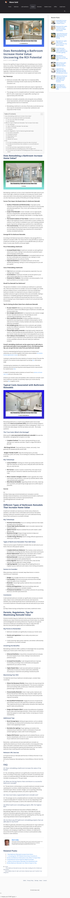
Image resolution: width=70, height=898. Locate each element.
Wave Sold (13, 2)
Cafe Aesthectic (25, 6)
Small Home (62, 6)
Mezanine (39, 6)
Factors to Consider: (12, 127)
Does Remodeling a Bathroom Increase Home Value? (18, 116)
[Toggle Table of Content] (41, 114)
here (14, 369)
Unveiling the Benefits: (12, 134)
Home (9, 6)
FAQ (6, 140)
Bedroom (16, 6)
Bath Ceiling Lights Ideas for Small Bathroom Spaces (61, 64)
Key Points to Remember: (13, 132)
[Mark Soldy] (7, 845)
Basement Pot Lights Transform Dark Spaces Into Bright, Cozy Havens (61, 28)
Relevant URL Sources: (12, 139)
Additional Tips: (11, 137)
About (40, 880)
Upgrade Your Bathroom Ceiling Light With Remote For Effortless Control (61, 71)
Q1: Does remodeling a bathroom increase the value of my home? (22, 142)
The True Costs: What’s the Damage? (16, 119)
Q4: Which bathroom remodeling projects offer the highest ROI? (22, 148)
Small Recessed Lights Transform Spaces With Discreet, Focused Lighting (62, 50)
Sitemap (36, 880)
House (32, 6)
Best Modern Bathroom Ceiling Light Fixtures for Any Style (62, 58)
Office (55, 6)
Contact (45, 880)
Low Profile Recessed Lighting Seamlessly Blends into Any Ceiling (61, 36)
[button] (65, 11)
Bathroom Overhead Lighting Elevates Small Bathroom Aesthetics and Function (61, 78)
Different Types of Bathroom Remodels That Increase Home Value (21, 122)
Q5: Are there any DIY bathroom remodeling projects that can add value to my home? (25, 151)
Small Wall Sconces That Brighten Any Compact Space (61, 22)
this (33, 360)
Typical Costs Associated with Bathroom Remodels (17, 118)
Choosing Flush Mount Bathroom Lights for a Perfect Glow (61, 87)
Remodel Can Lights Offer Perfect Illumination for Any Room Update (61, 43)
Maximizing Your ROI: (12, 136)
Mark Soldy (15, 840)
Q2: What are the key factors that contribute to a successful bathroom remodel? (23, 144)
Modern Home (47, 6)
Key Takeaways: (11, 121)
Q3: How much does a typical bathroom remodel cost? (20, 147)
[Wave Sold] (6, 2)
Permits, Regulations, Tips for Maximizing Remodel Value (19, 131)
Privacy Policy (30, 880)
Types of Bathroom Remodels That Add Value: (18, 126)
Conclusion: (10, 129)
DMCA (24, 880)
